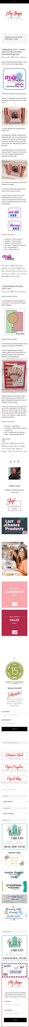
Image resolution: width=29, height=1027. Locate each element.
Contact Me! (14, 492)
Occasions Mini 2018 (12, 449)
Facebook (11, 411)
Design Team (5, 415)
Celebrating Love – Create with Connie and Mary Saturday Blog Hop (13, 51)
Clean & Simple (17, 271)
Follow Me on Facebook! (10, 742)
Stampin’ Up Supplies (8, 234)
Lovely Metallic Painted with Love (12, 287)
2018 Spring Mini (8, 446)
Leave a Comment (20, 57)
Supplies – (12, 421)
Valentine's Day (15, 276)
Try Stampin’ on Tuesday (9, 303)
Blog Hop (8, 271)
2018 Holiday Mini (16, 266)
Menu (14, 2)
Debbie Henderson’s (14, 195)
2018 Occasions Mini (9, 268)
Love (18, 274)
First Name (5, 712)
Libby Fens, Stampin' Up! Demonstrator (14, 16)
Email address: (7, 720)
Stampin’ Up (5, 421)
